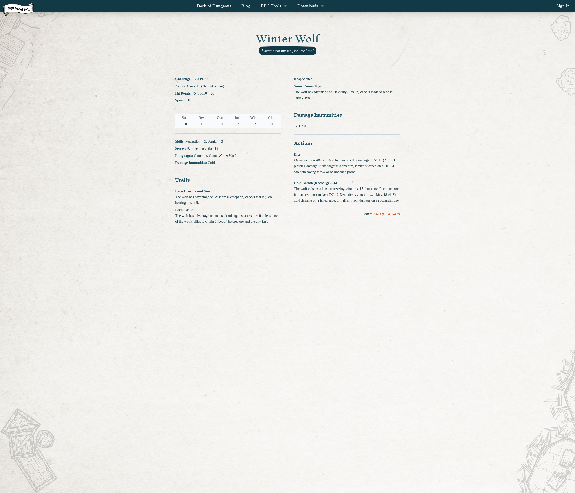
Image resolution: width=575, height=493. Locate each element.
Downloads (307, 6)
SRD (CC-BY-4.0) (387, 214)
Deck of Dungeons (214, 6)
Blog (245, 6)
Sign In (563, 6)
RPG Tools (271, 6)
